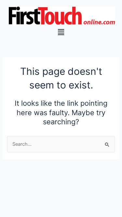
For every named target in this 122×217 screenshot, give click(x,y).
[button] (60, 32)
